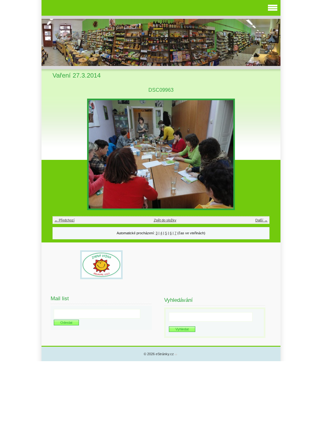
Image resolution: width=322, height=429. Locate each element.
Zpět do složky (165, 220)
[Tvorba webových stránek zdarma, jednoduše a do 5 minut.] (176, 354)
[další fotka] (259, 154)
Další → (261, 220)
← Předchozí (64, 220)
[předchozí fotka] (63, 154)
